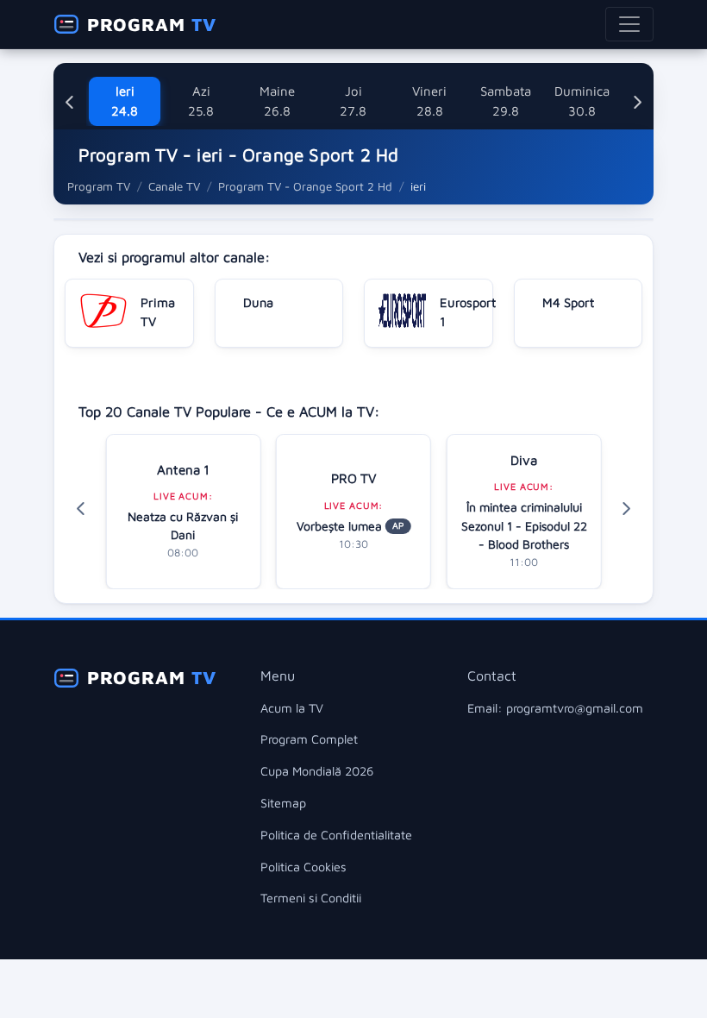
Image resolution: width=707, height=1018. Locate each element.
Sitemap (283, 802)
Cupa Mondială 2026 (316, 771)
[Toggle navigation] (629, 24)
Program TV (98, 186)
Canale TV (174, 186)
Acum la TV (291, 708)
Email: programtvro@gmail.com (555, 708)
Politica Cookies (303, 866)
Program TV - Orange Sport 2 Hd (305, 186)
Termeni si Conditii (310, 897)
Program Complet (309, 739)
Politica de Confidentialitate (336, 834)
